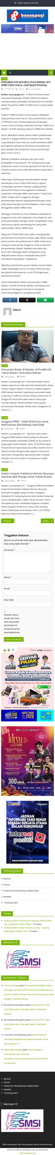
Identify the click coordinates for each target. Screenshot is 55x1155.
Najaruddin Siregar (13, 1049)
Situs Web (9, 600)
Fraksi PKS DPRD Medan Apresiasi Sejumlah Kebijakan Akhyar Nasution (48, 520)
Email (7, 588)
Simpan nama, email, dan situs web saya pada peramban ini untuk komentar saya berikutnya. (12, 623)
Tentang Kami (11, 902)
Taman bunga (11, 985)
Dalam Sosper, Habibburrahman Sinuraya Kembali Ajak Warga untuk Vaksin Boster (27, 475)
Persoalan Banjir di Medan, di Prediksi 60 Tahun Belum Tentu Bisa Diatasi (26, 371)
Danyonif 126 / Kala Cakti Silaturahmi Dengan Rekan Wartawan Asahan (27, 1009)
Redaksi (7, 896)
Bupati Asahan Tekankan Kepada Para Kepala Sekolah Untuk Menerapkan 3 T (26, 1039)
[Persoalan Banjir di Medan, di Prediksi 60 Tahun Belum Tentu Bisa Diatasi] (27, 346)
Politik (4, 78)
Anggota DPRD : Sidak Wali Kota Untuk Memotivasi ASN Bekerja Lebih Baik (25, 423)
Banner (7, 878)
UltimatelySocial (27, 1153)
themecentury (45, 1144)
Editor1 (21, 89)
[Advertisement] (27, 50)
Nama (7, 577)
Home (7, 884)
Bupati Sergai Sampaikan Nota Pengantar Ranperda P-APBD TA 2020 (9, 520)
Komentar (9, 550)
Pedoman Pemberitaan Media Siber (21, 890)
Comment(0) (35, 89)
